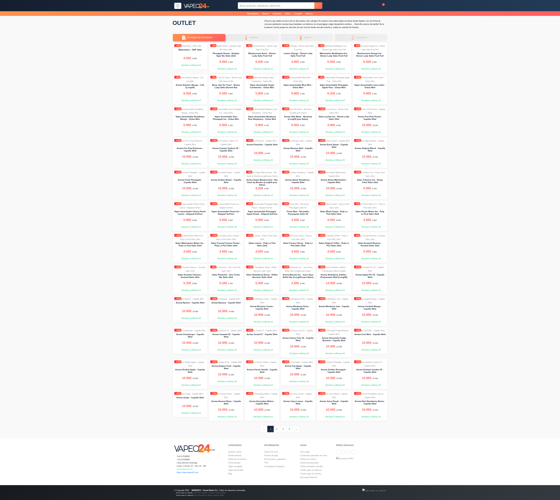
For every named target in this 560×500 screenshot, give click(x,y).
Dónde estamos (235, 455)
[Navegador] (177, 6)
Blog (230, 474)
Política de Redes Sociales (311, 466)
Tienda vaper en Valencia (310, 470)
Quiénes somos (235, 452)
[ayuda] (375, 5)
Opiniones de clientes (237, 459)
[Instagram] (348, 452)
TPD (266, 463)
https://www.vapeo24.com (187, 472)
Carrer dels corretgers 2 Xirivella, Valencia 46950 (209, 493)
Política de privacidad (309, 463)
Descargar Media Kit (308, 477)
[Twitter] (343, 452)
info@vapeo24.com (184, 469)
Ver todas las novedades (199, 37)
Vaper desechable (235, 470)
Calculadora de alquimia (274, 466)
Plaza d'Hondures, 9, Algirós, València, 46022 (209, 495)
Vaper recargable (235, 466)
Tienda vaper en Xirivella (310, 474)
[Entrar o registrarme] (369, 5)
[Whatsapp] (353, 452)
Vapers (265, 13)
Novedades (253, 13)
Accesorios (361, 37)
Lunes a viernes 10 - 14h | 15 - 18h (191, 466)
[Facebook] (338, 452)
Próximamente (234, 463)
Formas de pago (271, 455)
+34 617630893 (183, 456)
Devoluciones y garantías (275, 459)
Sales (287, 13)
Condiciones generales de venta (313, 455)
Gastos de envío (271, 452)
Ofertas (309, 13)
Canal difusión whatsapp (186, 463)
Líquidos (277, 13)
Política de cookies (308, 459)
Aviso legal (304, 452)
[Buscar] (318, 5)
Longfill (298, 13)
